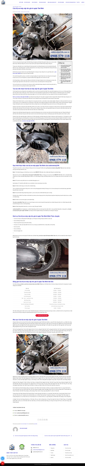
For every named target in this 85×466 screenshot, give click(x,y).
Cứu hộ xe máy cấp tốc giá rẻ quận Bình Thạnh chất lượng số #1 (57, 435)
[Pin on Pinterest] (45, 420)
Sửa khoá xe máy (42, 2)
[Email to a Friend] (42, 420)
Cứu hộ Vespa (34, 2)
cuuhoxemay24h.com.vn (37, 451)
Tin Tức (20, 6)
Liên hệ (82, 2)
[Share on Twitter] (40, 420)
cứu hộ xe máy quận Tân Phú (28, 120)
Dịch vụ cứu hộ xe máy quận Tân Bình (21, 96)
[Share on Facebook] (38, 420)
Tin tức (78, 2)
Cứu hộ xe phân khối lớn (71, 2)
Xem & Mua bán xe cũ (52, 2)
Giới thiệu (21, 2)
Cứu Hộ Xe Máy (15, 6)
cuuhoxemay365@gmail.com (38, 449)
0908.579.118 (36, 447)
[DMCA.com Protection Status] (22, 446)
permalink (35, 423)
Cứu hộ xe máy (27, 2)
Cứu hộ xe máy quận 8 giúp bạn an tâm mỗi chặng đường (26, 435)
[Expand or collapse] (71, 63)
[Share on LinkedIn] (47, 420)
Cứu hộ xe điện (61, 2)
